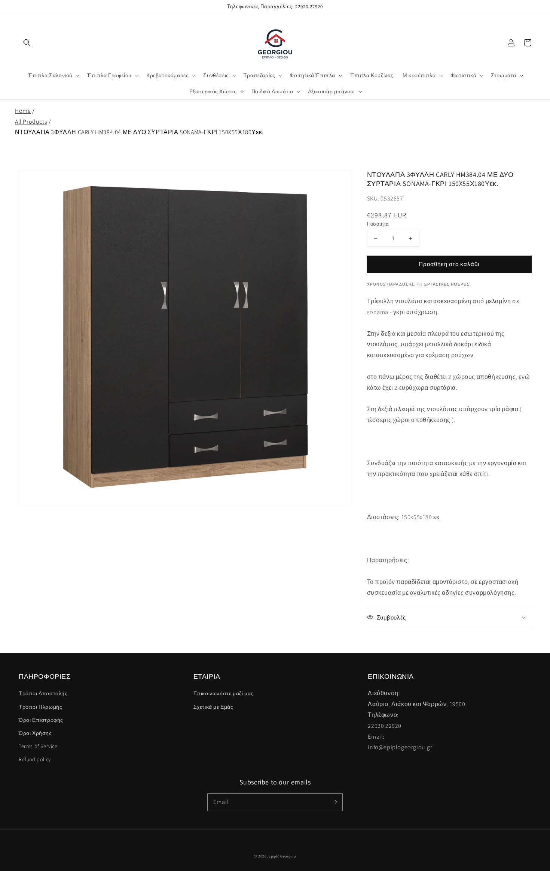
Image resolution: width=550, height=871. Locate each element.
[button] (27, 42)
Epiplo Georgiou (282, 856)
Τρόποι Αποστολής (43, 693)
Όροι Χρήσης (35, 733)
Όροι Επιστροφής (41, 720)
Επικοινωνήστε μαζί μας (223, 693)
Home (23, 111)
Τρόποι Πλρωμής (40, 706)
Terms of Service (38, 746)
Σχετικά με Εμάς (213, 706)
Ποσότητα (378, 224)
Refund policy (35, 759)
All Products (31, 122)
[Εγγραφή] (334, 802)
